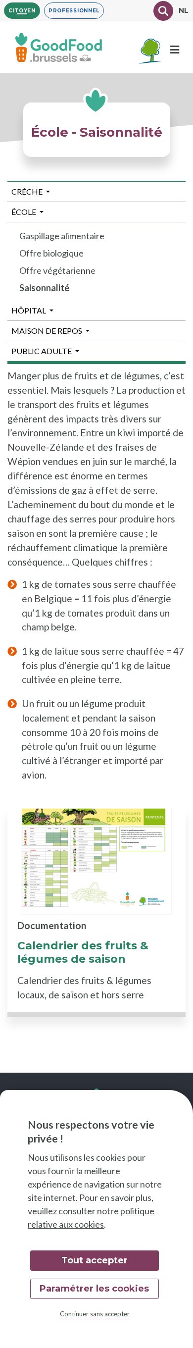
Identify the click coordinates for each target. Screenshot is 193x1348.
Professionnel (73, 10)
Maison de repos (46, 330)
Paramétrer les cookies (94, 1288)
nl (184, 10)
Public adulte (41, 351)
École (23, 211)
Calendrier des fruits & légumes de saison (82, 952)
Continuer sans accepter (95, 1314)
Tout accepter (94, 1260)
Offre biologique (51, 253)
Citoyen (22, 10)
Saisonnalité (44, 287)
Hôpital (28, 310)
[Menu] (175, 49)
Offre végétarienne (57, 270)
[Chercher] (163, 11)
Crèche (27, 191)
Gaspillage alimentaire (61, 235)
